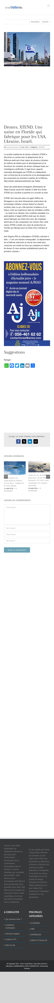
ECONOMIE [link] (35, 923)
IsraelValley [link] (29, 964)
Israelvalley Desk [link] (12, 147)
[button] (6, 477)
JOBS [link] (33, 929)
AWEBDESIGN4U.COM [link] (21, 966)
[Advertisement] (27, 97)
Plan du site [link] (10, 945)
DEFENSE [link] (42, 147)
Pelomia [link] (27, 968)
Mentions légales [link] (13, 933)
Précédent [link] (35, 21)
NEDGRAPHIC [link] (34, 966)
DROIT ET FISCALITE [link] (39, 940)
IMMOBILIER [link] (36, 934)
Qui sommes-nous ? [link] (14, 919)
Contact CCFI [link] (11, 939)
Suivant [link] (45, 21)
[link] (14, 7)
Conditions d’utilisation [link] (10, 926)
